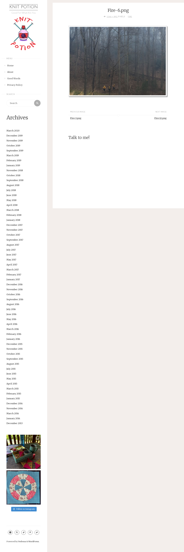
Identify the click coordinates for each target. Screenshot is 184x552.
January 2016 (13, 339)
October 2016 (13, 294)
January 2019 (13, 165)
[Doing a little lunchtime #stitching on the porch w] (23, 452)
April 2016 (11, 324)
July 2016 (11, 309)
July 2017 (11, 249)
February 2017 (13, 274)
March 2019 (12, 155)
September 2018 (14, 180)
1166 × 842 (112, 17)
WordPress (33, 541)
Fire (130, 17)
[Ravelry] (37, 532)
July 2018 (11, 190)
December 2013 (14, 423)
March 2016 (12, 329)
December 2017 (14, 225)
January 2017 (13, 279)
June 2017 (11, 254)
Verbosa (22, 541)
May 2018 (11, 200)
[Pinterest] (30, 532)
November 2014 (14, 408)
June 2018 (11, 195)
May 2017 (11, 259)
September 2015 (14, 358)
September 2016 (14, 299)
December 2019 (14, 135)
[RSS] (23, 532)
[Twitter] (17, 532)
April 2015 (11, 383)
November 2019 (14, 140)
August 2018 (12, 185)
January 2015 (13, 398)
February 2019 (13, 160)
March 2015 (12, 388)
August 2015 (12, 363)
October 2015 (13, 353)
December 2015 (14, 344)
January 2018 (13, 220)
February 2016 (13, 334)
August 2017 (12, 244)
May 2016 (11, 319)
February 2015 (13, 393)
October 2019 (13, 145)
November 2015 (14, 349)
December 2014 (14, 403)
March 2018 (12, 210)
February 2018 (13, 215)
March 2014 (12, 413)
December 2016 (14, 284)
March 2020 (13, 130)
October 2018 (13, 175)
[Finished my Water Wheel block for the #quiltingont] (23, 487)
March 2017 (12, 269)
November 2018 (14, 170)
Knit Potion (23, 7)
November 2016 (14, 289)
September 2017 (14, 239)
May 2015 (11, 378)
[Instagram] (10, 532)
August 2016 (12, 304)
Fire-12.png (160, 118)
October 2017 (13, 234)
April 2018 (12, 205)
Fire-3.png (75, 118)
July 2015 (11, 368)
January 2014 (13, 418)
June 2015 (11, 373)
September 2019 (14, 150)
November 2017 (14, 229)
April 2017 (11, 264)
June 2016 (11, 314)
